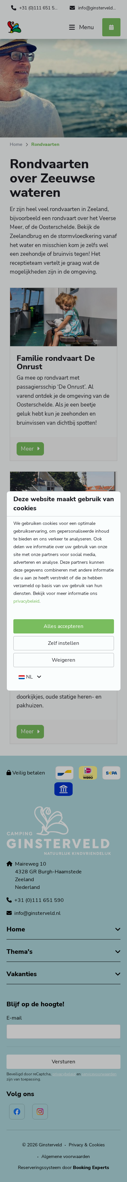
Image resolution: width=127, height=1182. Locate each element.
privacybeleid (26, 601)
